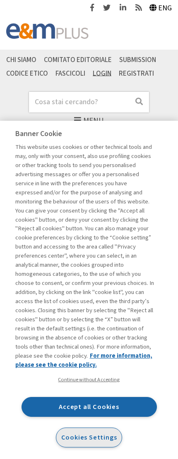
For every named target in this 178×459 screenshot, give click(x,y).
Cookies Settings (89, 437)
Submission (137, 60)
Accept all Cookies (89, 406)
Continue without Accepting (89, 379)
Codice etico (27, 73)
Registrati (136, 73)
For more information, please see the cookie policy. (83, 360)
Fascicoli (70, 73)
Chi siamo (21, 60)
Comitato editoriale (78, 60)
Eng (165, 8)
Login (102, 73)
